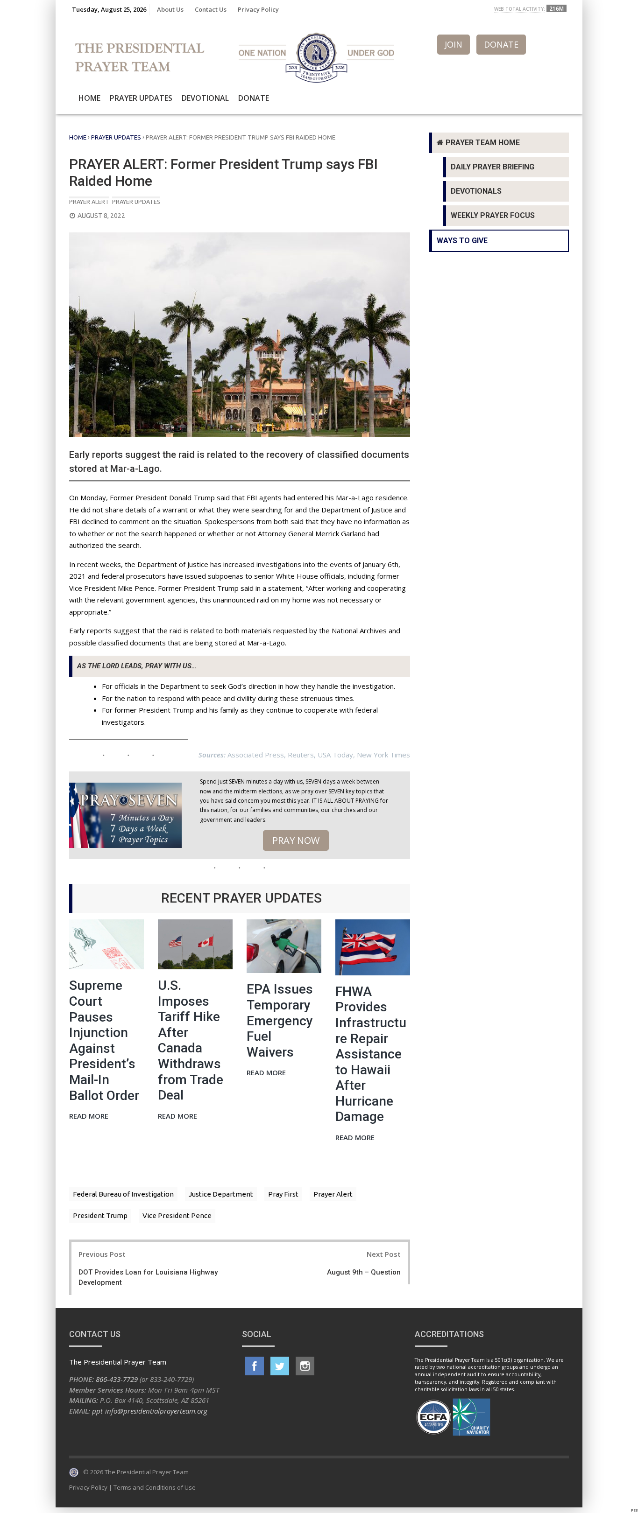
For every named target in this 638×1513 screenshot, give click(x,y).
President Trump (100, 1215)
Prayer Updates (141, 98)
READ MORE (88, 1116)
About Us (170, 9)
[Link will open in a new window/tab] (254, 1366)
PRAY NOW (295, 840)
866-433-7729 (117, 1379)
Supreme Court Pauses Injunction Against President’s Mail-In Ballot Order (104, 1040)
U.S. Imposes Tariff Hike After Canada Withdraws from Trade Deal (190, 1040)
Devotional (205, 98)
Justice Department (221, 1194)
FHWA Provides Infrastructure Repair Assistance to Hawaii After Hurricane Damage (370, 1054)
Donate (253, 98)
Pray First (283, 1194)
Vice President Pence (177, 1215)
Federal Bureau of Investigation (123, 1194)
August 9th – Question (364, 1272)
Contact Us (211, 9)
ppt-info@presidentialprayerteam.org (149, 1410)
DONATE (501, 44)
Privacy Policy (258, 9)
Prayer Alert (89, 201)
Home (89, 98)
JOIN (453, 44)
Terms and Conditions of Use (154, 1487)
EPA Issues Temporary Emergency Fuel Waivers (280, 1020)
